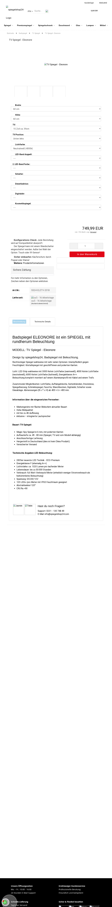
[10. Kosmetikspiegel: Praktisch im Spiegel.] (13, 203)
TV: (14, 125)
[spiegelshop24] (15, 13)
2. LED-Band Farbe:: (21, 164)
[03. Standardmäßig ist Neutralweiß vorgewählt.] (13, 144)
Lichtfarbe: (20, 144)
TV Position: (18, 135)
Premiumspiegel (24, 25)
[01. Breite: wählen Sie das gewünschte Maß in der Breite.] (13, 105)
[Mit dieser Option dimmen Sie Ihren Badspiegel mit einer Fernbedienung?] (13, 184)
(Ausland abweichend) (39, 303)
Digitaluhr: (20, 194)
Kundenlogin (89, 3)
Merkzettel (102, 3)
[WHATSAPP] (5, 903)
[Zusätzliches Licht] (13, 154)
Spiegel (7, 25)
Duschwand (64, 25)
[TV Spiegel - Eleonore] (56, 64)
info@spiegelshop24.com (57, 514)
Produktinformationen (29, 263)
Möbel (103, 25)
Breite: (18, 105)
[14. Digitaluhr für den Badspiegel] (13, 194)
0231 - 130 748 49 (55, 511)
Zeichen (15, 281)
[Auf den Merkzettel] (80, 260)
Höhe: (17, 115)
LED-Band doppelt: (23, 154)
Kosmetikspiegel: (23, 203)
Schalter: (19, 174)
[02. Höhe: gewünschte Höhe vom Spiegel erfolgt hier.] (13, 115)
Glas (78, 25)
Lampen (90, 25)
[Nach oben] (90, 903)
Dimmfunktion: (22, 184)
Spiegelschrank (45, 25)
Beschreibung (19, 321)
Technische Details (43, 321)
